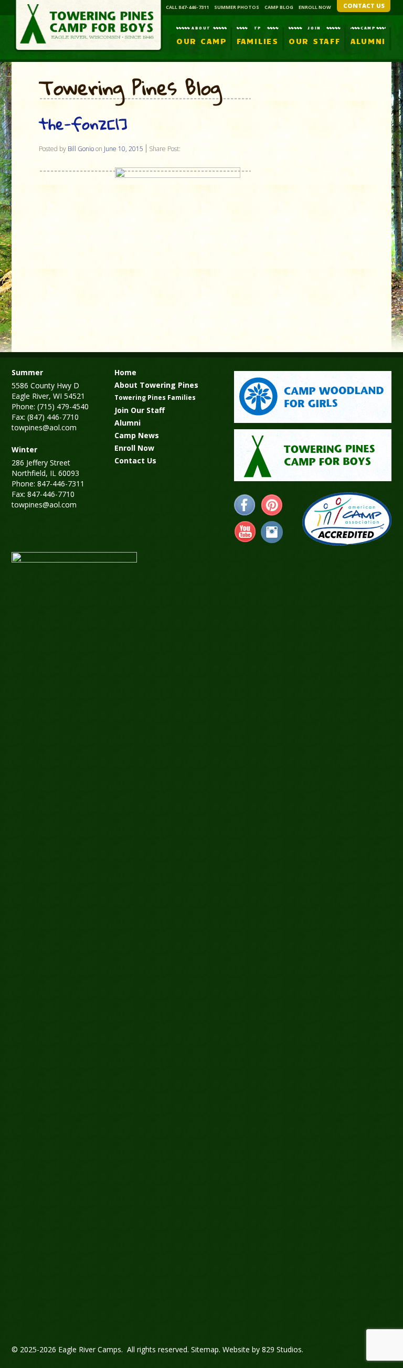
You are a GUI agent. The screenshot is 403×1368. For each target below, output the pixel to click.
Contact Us (135, 460)
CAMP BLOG (278, 7)
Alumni (127, 423)
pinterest (272, 505)
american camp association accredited (346, 519)
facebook (245, 505)
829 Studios (282, 1349)
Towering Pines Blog (130, 88)
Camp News (136, 435)
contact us (364, 5)
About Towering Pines (156, 385)
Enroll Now (134, 448)
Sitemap (205, 1349)
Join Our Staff (139, 410)
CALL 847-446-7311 (187, 7)
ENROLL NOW (315, 7)
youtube (245, 532)
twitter (272, 532)
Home (125, 372)
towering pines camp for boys (312, 455)
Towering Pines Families (155, 397)
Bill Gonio (81, 148)
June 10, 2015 (123, 148)
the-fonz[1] (83, 123)
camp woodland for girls (312, 397)
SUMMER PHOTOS (236, 7)
